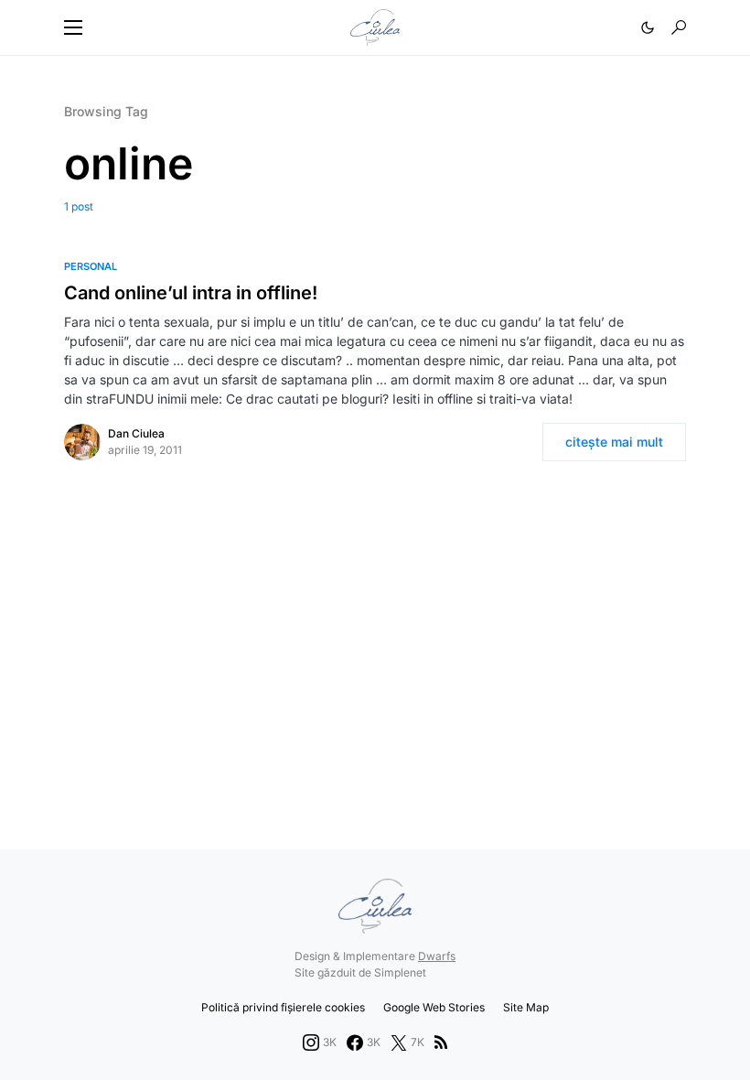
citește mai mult (614, 441)
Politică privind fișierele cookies (283, 1007)
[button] (73, 27)
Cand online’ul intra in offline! (190, 293)
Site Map (526, 1007)
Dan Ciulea (136, 433)
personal (90, 266)
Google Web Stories (434, 1007)
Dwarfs (436, 956)
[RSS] (440, 1042)
